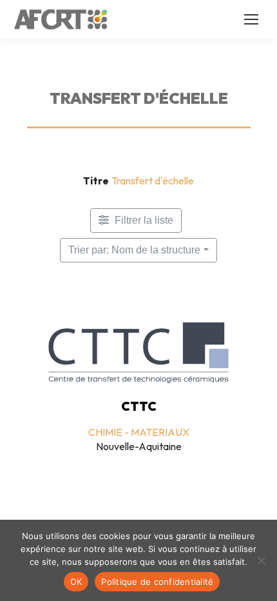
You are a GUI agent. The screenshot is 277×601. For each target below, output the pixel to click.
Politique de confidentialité (157, 581)
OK (76, 581)
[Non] (260, 560)
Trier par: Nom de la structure (134, 249)
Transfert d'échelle (152, 180)
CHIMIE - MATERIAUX (138, 432)
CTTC (139, 406)
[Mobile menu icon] (251, 19)
